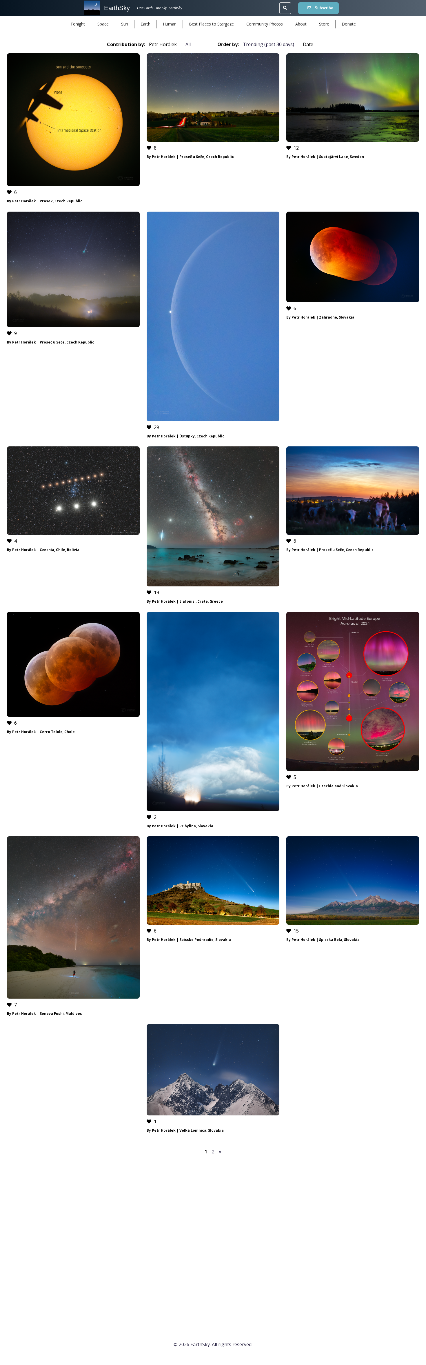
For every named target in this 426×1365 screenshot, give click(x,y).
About (301, 24)
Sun (124, 24)
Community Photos (264, 24)
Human (169, 24)
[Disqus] (213, 1236)
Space (103, 24)
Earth (145, 24)
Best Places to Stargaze (211, 24)
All (188, 44)
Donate (349, 24)
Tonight (77, 24)
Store (324, 24)
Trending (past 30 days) (268, 44)
